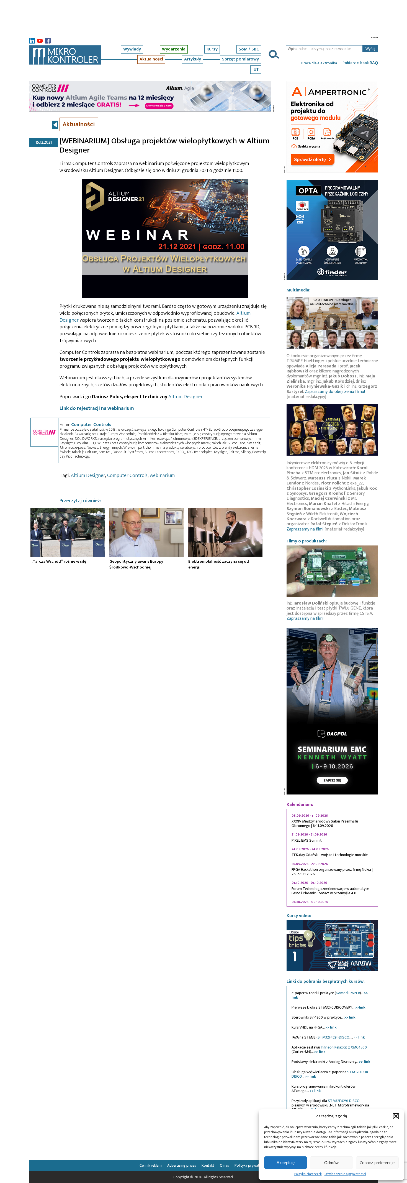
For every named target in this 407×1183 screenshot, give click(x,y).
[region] (332, 857)
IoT (256, 69)
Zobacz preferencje (377, 1162)
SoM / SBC (249, 49)
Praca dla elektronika (319, 63)
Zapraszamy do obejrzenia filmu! (335, 391)
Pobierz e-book (360, 62)
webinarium (162, 475)
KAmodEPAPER (348, 993)
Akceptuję (286, 1162)
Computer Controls (91, 424)
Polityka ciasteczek (308, 1174)
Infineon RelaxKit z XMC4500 (344, 1047)
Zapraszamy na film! (305, 529)
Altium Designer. (185, 397)
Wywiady (132, 49)
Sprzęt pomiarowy (240, 59)
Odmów (331, 1162)
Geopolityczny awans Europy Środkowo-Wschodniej (136, 564)
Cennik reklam (151, 1165)
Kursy (212, 49)
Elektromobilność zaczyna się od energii (218, 564)
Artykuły (192, 59)
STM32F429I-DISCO (333, 1037)
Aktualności (151, 59)
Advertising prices (181, 1165)
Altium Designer (88, 475)
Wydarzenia (174, 49)
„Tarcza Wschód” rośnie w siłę (58, 561)
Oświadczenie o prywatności (345, 1174)
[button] (396, 1116)
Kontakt (208, 1165)
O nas (224, 1165)
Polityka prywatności (251, 1165)
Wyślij (370, 49)
